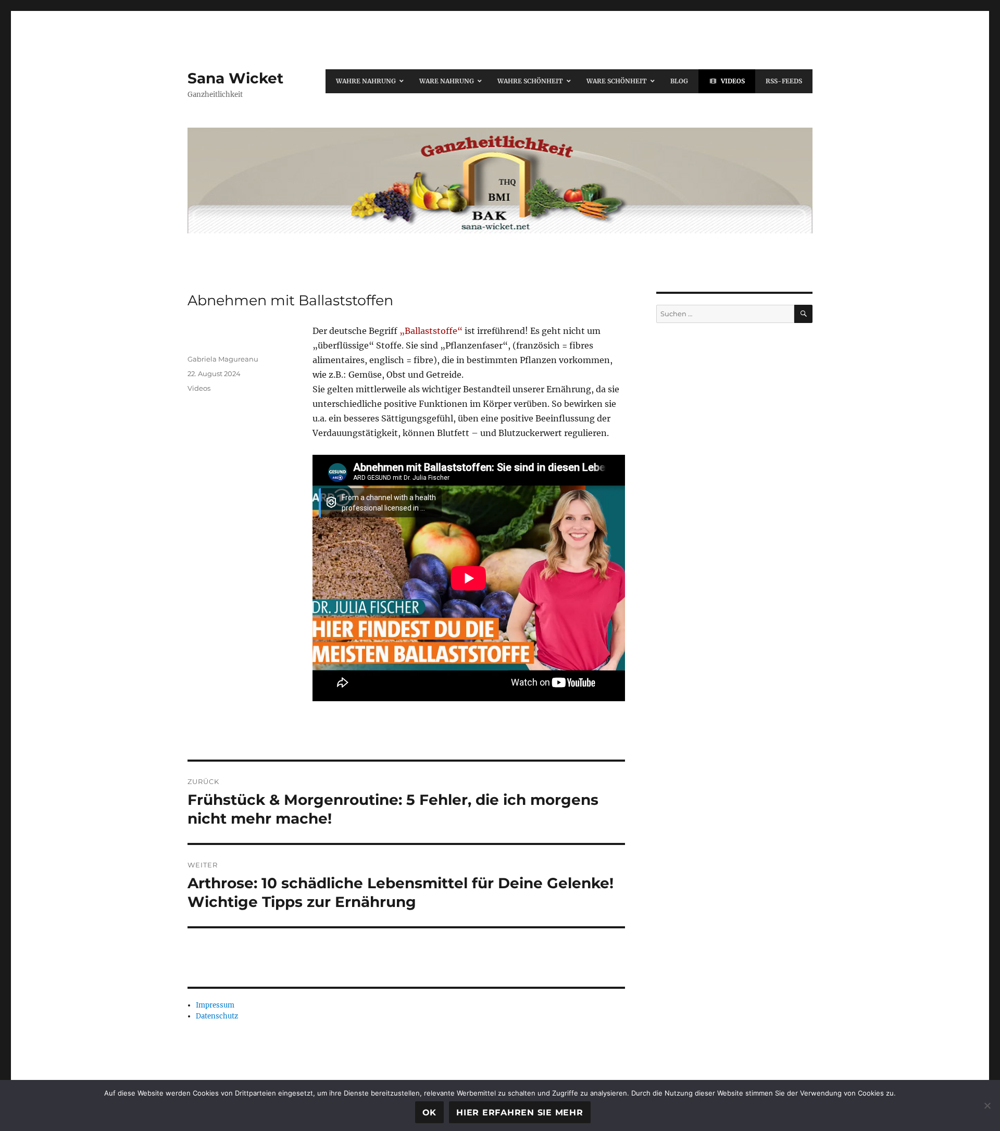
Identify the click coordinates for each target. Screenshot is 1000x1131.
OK (429, 1112)
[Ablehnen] (987, 1105)
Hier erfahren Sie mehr (519, 1112)
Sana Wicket (235, 78)
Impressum (215, 1005)
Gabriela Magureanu (223, 359)
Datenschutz (217, 1016)
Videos (199, 388)
